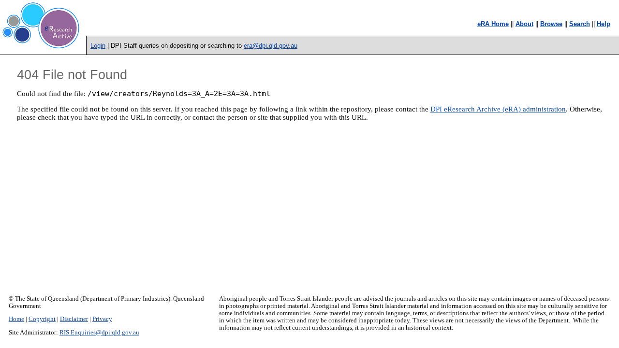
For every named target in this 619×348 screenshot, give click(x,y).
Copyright (42, 319)
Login (97, 45)
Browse (551, 24)
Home (16, 319)
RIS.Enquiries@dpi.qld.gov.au (99, 332)
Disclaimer (74, 319)
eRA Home (493, 24)
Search (579, 24)
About (524, 24)
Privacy (102, 319)
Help (603, 24)
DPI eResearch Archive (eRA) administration (498, 109)
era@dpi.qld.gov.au (270, 45)
